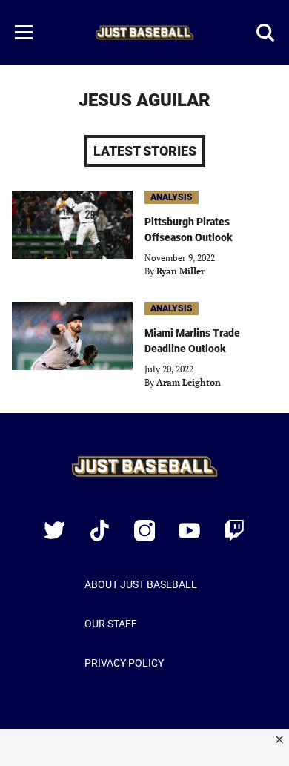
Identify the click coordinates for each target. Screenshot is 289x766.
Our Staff (110, 624)
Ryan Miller (180, 271)
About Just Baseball (140, 584)
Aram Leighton (188, 382)
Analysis (171, 197)
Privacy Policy (124, 663)
